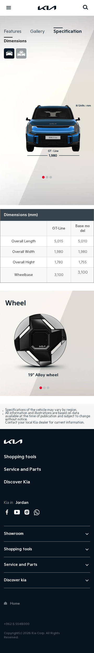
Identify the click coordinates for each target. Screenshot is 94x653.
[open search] (85, 7)
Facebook (7, 512)
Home (15, 604)
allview (21, 53)
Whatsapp (37, 512)
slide (9, 53)
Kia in (16, 502)
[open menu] (9, 8)
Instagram (27, 512)
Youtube (17, 512)
